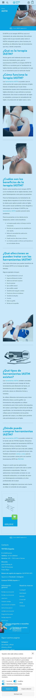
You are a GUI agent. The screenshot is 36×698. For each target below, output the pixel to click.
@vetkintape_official (7, 650)
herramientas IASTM (11, 81)
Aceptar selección (26, 689)
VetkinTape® (22, 593)
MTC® (21, 602)
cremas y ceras (20, 454)
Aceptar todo (9, 689)
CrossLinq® (22, 599)
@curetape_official (7, 644)
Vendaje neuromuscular (7, 592)
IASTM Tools (4, 620)
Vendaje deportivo (6, 617)
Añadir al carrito (14, 517)
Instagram (20, 577)
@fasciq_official (6, 647)
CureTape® (22, 590)
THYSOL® (22, 606)
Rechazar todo (18, 694)
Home (3, 8)
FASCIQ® (21, 459)
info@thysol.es (7, 553)
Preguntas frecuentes (7, 614)
